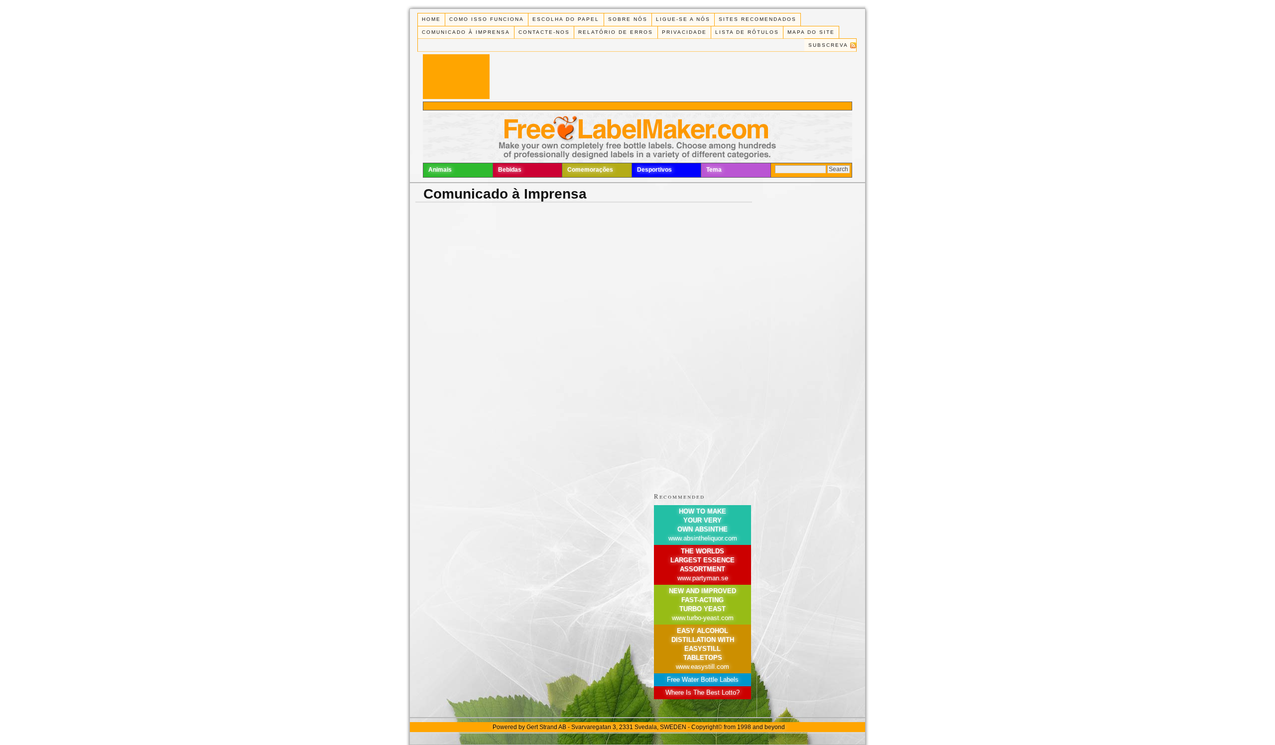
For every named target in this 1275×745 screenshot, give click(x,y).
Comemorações (590, 169)
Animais (440, 169)
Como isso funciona (486, 19)
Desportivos (654, 169)
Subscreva (828, 45)
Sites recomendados (757, 19)
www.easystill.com (702, 666)
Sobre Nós (627, 19)
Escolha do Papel (565, 19)
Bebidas (509, 169)
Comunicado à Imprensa (466, 32)
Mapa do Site (811, 32)
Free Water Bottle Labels (703, 679)
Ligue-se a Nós (683, 19)
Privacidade (684, 32)
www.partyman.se (702, 578)
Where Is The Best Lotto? (702, 692)
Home (431, 19)
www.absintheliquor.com (702, 538)
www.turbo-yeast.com (703, 618)
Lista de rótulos (747, 32)
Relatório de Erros (615, 32)
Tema (714, 169)
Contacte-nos (544, 32)
